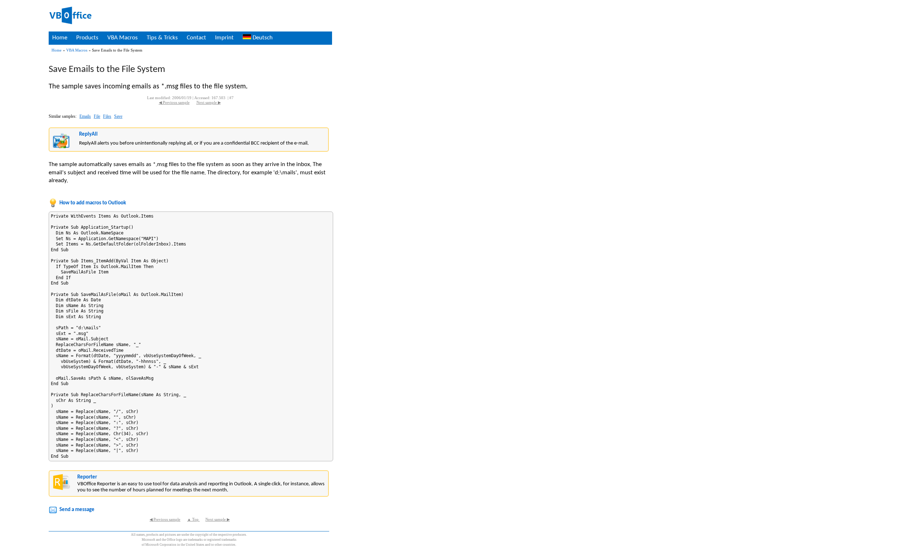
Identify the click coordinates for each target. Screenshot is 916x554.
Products (87, 38)
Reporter (87, 477)
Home (59, 38)
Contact (196, 38)
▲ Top (193, 519)
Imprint (224, 38)
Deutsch (262, 38)
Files (107, 116)
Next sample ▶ (208, 103)
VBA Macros (122, 38)
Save (118, 116)
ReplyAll (88, 134)
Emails (85, 116)
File (97, 116)
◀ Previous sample (174, 103)
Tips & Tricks (162, 38)
